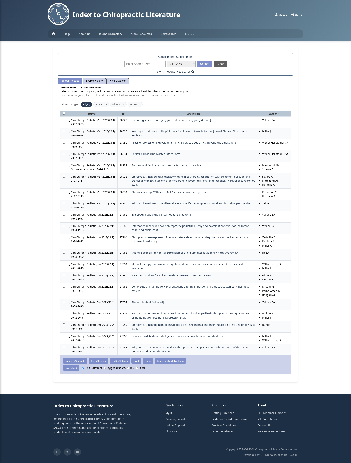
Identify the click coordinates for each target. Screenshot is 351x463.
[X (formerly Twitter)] (67, 452)
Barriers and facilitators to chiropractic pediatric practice (166, 165)
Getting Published (223, 413)
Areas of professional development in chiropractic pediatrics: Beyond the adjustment (184, 142)
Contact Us (264, 425)
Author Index (166, 56)
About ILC (171, 431)
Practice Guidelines (224, 425)
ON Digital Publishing (274, 455)
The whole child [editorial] (148, 302)
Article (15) (101, 104)
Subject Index (184, 56)
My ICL (189, 34)
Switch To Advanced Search (174, 71)
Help (67, 34)
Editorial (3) (118, 104)
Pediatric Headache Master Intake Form (156, 154)
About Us (84, 34)
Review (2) (135, 104)
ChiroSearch (168, 34)
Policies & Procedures (271, 431)
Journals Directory (110, 34)
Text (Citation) (93, 368)
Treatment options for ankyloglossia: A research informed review (171, 275)
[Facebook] (57, 452)
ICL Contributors (267, 419)
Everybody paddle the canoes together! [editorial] (162, 214)
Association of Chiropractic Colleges (104, 423)
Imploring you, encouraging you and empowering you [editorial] (171, 120)
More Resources (141, 34)
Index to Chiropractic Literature (126, 14)
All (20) (86, 104)
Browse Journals (175, 419)
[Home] (53, 33)
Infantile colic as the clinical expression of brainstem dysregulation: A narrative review (185, 252)
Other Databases (222, 431)
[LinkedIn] (77, 452)
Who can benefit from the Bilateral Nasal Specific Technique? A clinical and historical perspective (191, 203)
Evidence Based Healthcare (229, 419)
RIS (131, 368)
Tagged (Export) (116, 368)
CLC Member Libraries (271, 413)
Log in (294, 455)
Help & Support (175, 425)
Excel (141, 368)
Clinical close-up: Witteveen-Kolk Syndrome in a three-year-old (170, 192)
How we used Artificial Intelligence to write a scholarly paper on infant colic (178, 336)
